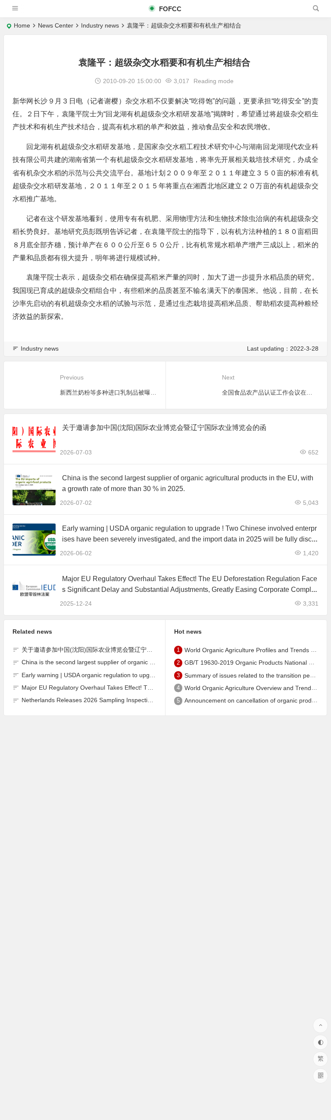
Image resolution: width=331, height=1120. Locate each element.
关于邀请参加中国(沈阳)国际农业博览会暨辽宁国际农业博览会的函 (164, 427)
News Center (55, 25)
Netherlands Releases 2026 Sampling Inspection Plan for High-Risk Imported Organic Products (151, 700)
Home (22, 25)
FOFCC (169, 8)
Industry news (100, 25)
